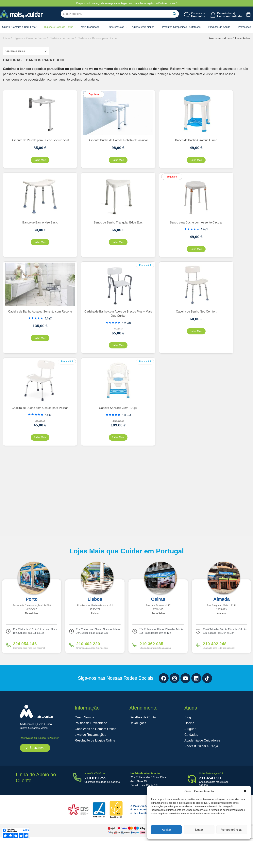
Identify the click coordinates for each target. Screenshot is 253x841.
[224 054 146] (8, 645)
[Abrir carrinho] (248, 14)
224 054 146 (25, 643)
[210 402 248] (198, 645)
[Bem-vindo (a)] (213, 15)
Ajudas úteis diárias (143, 26)
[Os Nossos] (187, 15)
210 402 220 (88, 643)
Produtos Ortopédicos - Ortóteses (181, 26)
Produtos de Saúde (219, 26)
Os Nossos (198, 13)
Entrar (221, 16)
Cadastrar (237, 16)
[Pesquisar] (174, 14)
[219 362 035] (134, 645)
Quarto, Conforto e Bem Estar (19, 26)
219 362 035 (151, 643)
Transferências (115, 26)
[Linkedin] (196, 678)
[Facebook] (164, 678)
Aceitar (166, 829)
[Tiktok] (207, 678)
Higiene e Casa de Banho (58, 26)
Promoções (244, 26)
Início (6, 38)
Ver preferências (231, 829)
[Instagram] (174, 678)
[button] (245, 791)
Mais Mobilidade (90, 26)
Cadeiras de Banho (62, 38)
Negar (199, 829)
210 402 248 (215, 643)
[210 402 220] (71, 645)
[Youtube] (185, 678)
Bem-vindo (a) (226, 13)
